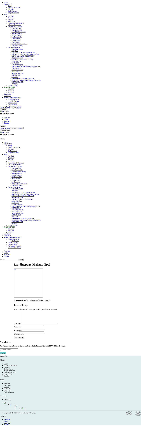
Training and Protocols (14, 106)
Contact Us (7, 96)
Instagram (7, 121)
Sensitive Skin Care (17, 72)
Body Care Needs (17, 45)
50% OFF (11, 90)
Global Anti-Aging (17, 63)
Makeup (10, 19)
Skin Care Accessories (14, 25)
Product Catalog (12, 85)
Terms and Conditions (14, 248)
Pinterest (6, 123)
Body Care (11, 18)
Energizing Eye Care (26, 66)
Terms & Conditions (10, 372)
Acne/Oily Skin (16, 28)
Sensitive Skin (16, 39)
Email (16, 330)
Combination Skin (17, 30)
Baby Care (7, 390)
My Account (15, 101)
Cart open (13, 107)
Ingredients (7, 94)
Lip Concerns (16, 42)
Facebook (7, 117)
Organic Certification (14, 7)
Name (16, 327)
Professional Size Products (16, 23)
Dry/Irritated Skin (17, 37)
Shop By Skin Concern (15, 26)
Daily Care (17, 50)
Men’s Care (11, 21)
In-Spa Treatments (13, 13)
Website (16, 334)
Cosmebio (11, 9)
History (10, 6)
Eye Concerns (16, 40)
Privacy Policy (8, 374)
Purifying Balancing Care (25, 54)
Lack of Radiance (17, 35)
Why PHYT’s (8, 4)
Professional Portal (13, 99)
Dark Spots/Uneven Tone (19, 44)
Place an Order (12, 104)
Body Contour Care (26, 80)
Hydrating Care (23, 52)
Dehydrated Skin (17, 33)
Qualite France (12, 11)
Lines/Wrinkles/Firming (19, 32)
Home (6, 2)
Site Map (6, 376)
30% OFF (11, 89)
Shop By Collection (14, 47)
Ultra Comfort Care (17, 69)
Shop (5, 14)
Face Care (11, 16)
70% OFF (11, 92)
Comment (17, 323)
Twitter (6, 119)
